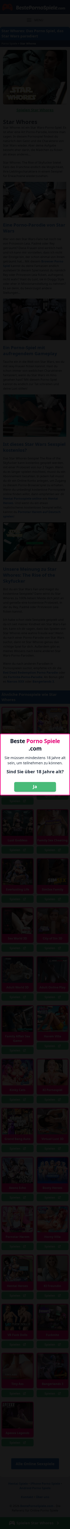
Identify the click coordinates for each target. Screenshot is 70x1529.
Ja (35, 786)
